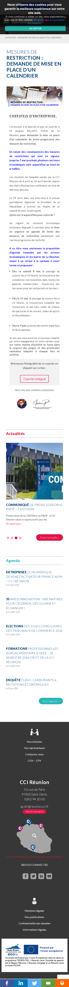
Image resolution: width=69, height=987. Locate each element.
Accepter (35, 28)
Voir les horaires (34, 811)
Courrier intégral (34, 379)
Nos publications (34, 917)
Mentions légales (34, 910)
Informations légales (34, 929)
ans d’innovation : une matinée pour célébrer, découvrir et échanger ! (34, 603)
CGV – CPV (34, 760)
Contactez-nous (34, 754)
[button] (8, 538)
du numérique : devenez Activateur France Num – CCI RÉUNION (34, 576)
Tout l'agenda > (51, 701)
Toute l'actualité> (49, 537)
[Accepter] (64, 17)
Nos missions (34, 741)
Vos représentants (34, 747)
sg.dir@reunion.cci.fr (34, 806)
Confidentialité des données (34, 923)
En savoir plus (13, 523)
